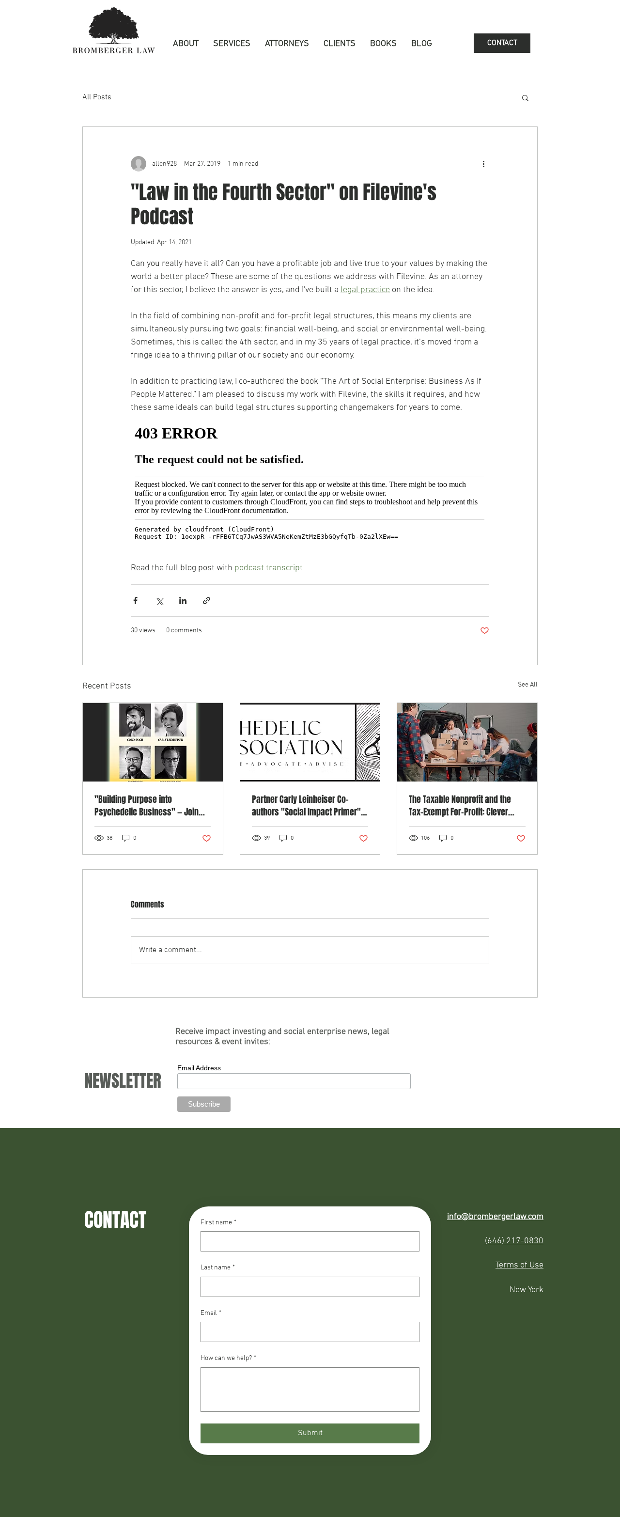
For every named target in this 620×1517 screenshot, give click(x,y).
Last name (218, 1268)
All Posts (96, 97)
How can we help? (228, 1358)
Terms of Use (519, 1265)
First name (218, 1223)
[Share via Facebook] (135, 600)
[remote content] (310, 488)
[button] (232, 44)
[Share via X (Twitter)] (159, 600)
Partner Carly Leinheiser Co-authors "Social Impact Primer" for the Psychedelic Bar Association (306, 805)
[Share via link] (206, 600)
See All (528, 685)
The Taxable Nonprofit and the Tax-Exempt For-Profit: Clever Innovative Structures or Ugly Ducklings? (460, 805)
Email (211, 1313)
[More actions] (483, 164)
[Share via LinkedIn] (182, 600)
